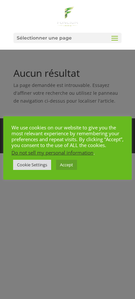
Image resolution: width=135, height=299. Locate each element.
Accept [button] (66, 165)
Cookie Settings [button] (32, 165)
